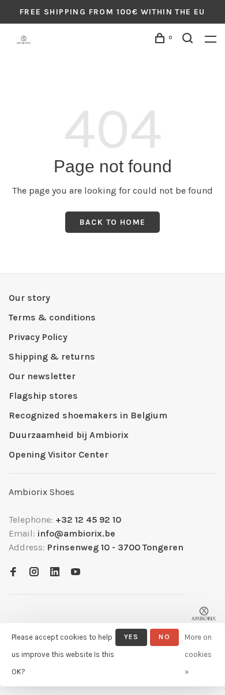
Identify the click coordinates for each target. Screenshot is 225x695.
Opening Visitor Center (58, 454)
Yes (131, 637)
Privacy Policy (38, 336)
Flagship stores (43, 395)
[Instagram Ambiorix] (34, 572)
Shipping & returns (52, 356)
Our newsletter (42, 376)
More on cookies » (198, 654)
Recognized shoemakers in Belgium (88, 415)
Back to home (113, 222)
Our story (29, 297)
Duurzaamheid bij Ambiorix (69, 434)
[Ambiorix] (204, 614)
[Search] (189, 40)
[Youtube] (75, 572)
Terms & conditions (52, 317)
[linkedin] (54, 572)
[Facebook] (13, 572)
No (164, 637)
